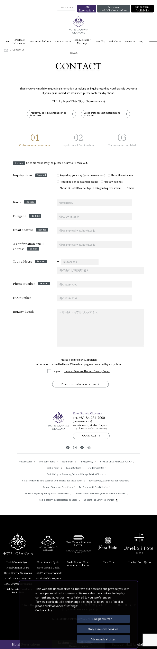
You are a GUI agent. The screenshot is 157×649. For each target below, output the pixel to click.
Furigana (26, 216)
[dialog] (78, 614)
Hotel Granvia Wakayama (18, 572)
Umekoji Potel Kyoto (139, 562)
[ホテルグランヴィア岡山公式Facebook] (68, 447)
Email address (29, 230)
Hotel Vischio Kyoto (48, 562)
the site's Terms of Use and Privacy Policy (87, 371)
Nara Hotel (109, 562)
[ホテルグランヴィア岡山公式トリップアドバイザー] (89, 447)
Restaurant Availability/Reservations (113, 8)
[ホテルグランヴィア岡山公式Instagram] (74, 447)
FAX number (22, 297)
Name (24, 202)
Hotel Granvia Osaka (17, 567)
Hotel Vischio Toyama (48, 578)
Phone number (30, 283)
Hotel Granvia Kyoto (17, 562)
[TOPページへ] (79, 25)
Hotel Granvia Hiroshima (18, 583)
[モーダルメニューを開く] (153, 41)
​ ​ (17, 590)
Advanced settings (103, 639)
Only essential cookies (103, 629)
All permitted (103, 619)
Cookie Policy (44, 610)
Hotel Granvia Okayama (18, 578)
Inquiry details (23, 311)
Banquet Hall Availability (142, 8)
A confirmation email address (28, 246)
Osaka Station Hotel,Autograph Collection (78, 563)
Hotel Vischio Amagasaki (48, 572)
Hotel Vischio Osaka (48, 567)
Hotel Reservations (86, 8)
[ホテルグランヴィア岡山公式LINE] (82, 447)
